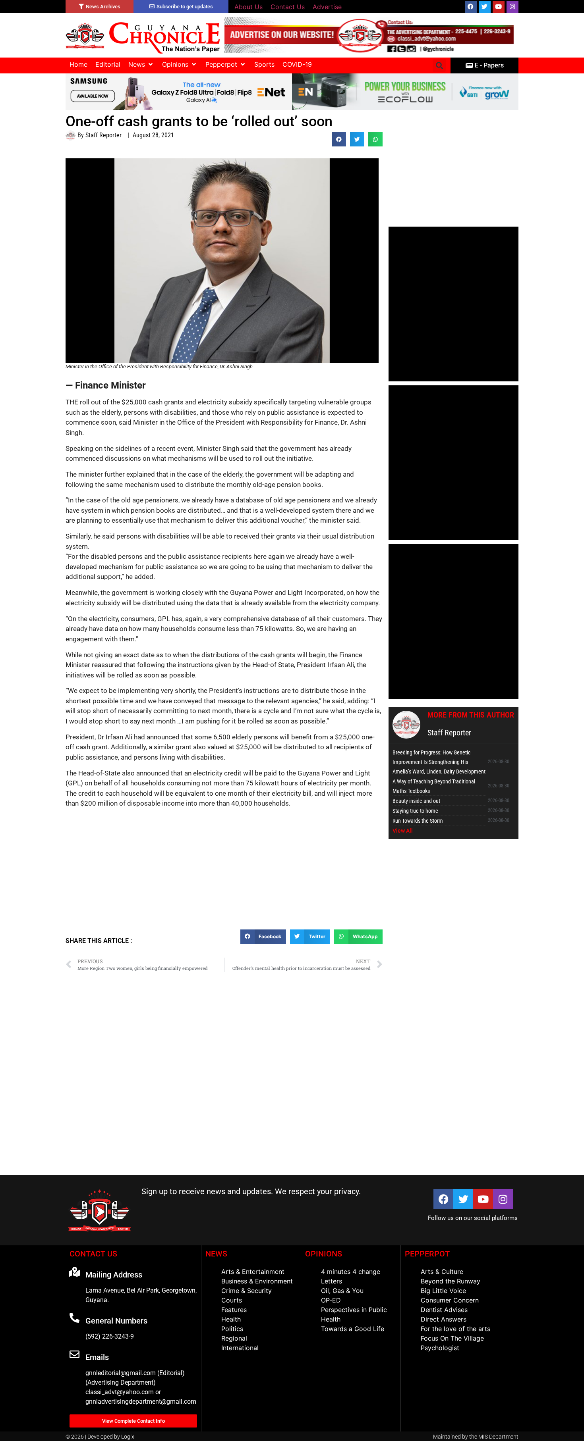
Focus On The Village (452, 1338)
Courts (231, 1300)
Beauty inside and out (416, 801)
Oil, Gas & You (342, 1291)
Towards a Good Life (352, 1329)
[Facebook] (471, 7)
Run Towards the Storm (418, 821)
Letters (331, 1281)
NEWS (216, 1253)
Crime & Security (246, 1291)
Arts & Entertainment (252, 1272)
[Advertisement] (224, 871)
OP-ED (331, 1300)
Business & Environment (257, 1281)
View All (403, 830)
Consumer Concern (450, 1300)
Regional (234, 1338)
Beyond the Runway (450, 1281)
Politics (232, 1329)
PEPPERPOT (427, 1253)
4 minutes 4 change (350, 1272)
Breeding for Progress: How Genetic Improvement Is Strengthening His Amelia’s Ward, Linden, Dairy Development (439, 762)
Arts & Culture (442, 1272)
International (240, 1348)
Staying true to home (415, 811)
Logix (127, 1436)
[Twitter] (485, 7)
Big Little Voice (443, 1291)
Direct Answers (443, 1319)
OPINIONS (323, 1253)
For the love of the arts (455, 1329)
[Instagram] (512, 7)
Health (231, 1319)
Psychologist (440, 1348)
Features (234, 1310)
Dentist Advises (444, 1310)
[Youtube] (499, 7)
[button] (141, 64)
